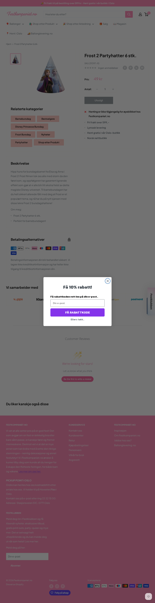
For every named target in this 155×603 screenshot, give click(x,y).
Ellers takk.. (77, 319)
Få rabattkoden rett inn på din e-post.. (74, 296)
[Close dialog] (107, 281)
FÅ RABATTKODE (77, 312)
